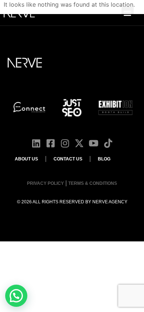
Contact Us (68, 159)
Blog (104, 159)
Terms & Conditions (92, 183)
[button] (127, 13)
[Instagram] (65, 143)
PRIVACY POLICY (45, 183)
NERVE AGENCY (109, 201)
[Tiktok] (108, 143)
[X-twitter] (79, 143)
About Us (26, 159)
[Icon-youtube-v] (93, 143)
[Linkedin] (36, 143)
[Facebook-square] (50, 143)
